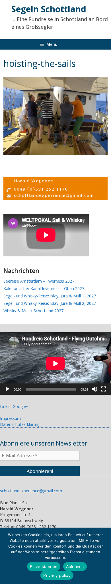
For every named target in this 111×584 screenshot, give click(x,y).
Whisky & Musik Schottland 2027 (33, 310)
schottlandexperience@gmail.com (31, 490)
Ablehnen (75, 566)
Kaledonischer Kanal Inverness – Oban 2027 (43, 288)
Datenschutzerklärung (20, 424)
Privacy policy (57, 575)
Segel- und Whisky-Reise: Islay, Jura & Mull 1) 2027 (49, 296)
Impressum (10, 418)
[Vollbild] (103, 389)
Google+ (20, 406)
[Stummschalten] (94, 389)
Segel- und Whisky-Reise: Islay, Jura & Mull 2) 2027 (49, 303)
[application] (55, 363)
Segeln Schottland (48, 9)
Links (4, 406)
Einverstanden (43, 566)
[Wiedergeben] (7, 389)
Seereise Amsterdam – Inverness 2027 (38, 281)
